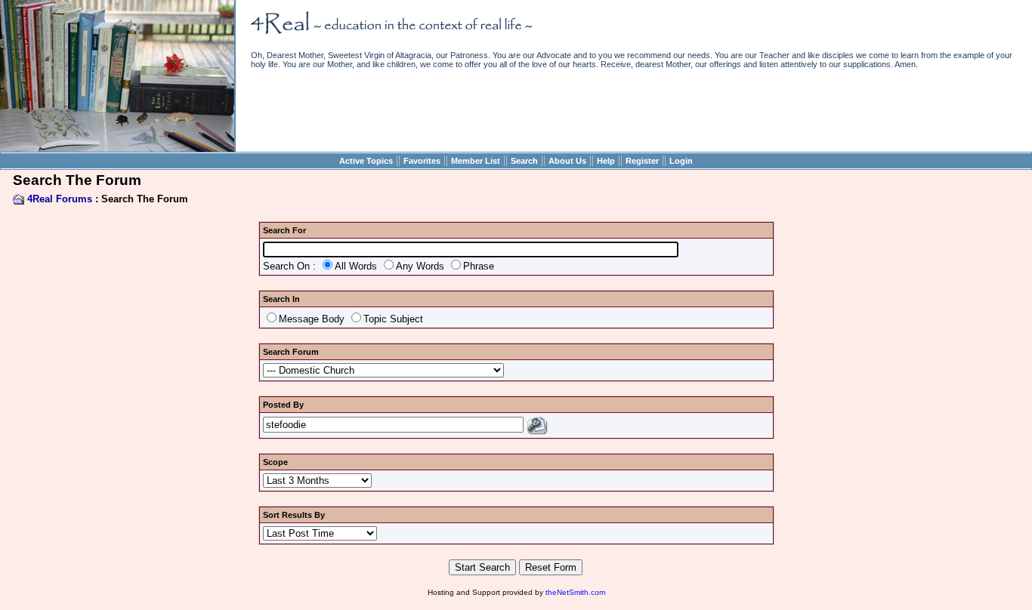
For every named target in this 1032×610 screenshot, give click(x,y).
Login (681, 160)
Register (642, 160)
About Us (567, 160)
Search (524, 160)
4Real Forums (59, 199)
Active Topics (366, 160)
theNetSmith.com (575, 592)
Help (606, 160)
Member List (475, 160)
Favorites (421, 160)
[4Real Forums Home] (117, 148)
